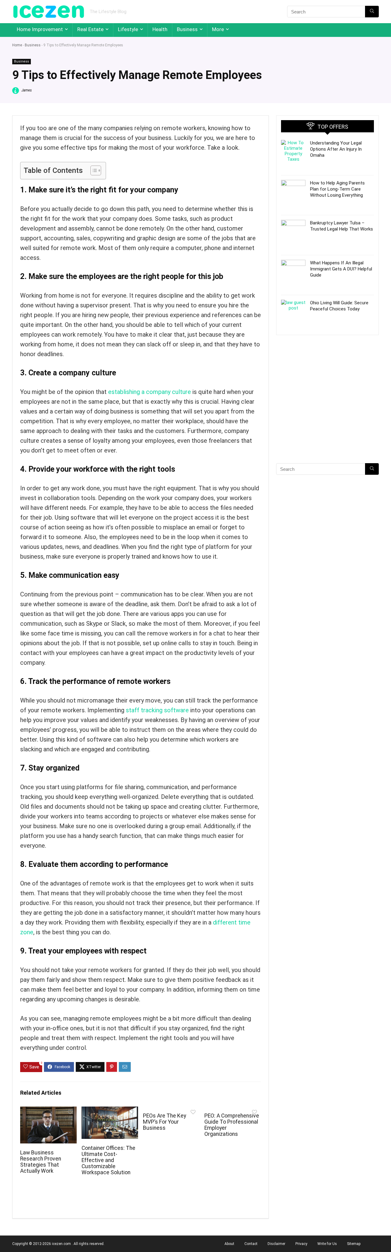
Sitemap (353, 1244)
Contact (251, 1244)
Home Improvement (40, 29)
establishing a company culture (149, 391)
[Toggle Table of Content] (93, 170)
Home (17, 45)
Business (187, 29)
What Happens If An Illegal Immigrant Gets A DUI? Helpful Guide (341, 269)
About (229, 1244)
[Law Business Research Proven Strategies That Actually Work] (48, 1111)
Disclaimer (276, 1244)
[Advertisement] (327, 410)
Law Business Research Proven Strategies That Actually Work (40, 1162)
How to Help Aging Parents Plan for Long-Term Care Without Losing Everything (337, 189)
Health (159, 29)
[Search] (372, 11)
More (218, 29)
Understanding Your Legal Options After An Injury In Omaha (336, 149)
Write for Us (327, 1244)
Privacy (301, 1244)
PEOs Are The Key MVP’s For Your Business (164, 1122)
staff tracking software (157, 710)
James (26, 90)
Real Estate (90, 29)
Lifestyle (128, 29)
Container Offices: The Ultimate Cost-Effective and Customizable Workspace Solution (108, 1160)
